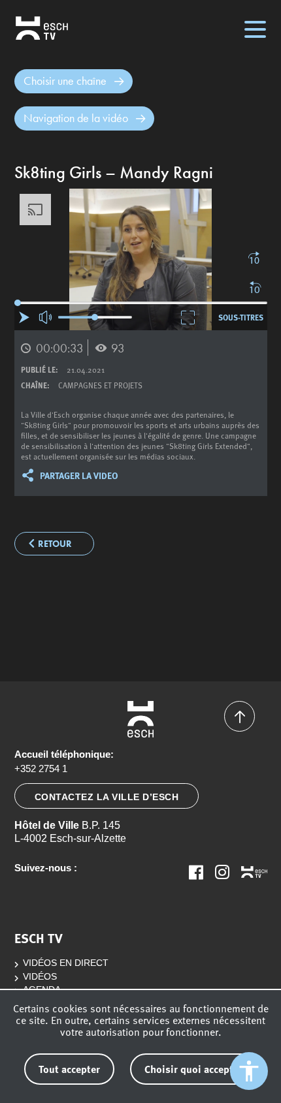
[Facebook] (196, 872)
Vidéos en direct (65, 963)
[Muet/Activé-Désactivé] (46, 317)
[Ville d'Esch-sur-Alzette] (140, 719)
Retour (55, 544)
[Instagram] (222, 872)
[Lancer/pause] (24, 317)
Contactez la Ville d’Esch (107, 797)
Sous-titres (240, 317)
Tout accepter (69, 1068)
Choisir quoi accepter (193, 1068)
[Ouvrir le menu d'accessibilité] (249, 1071)
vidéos (40, 977)
